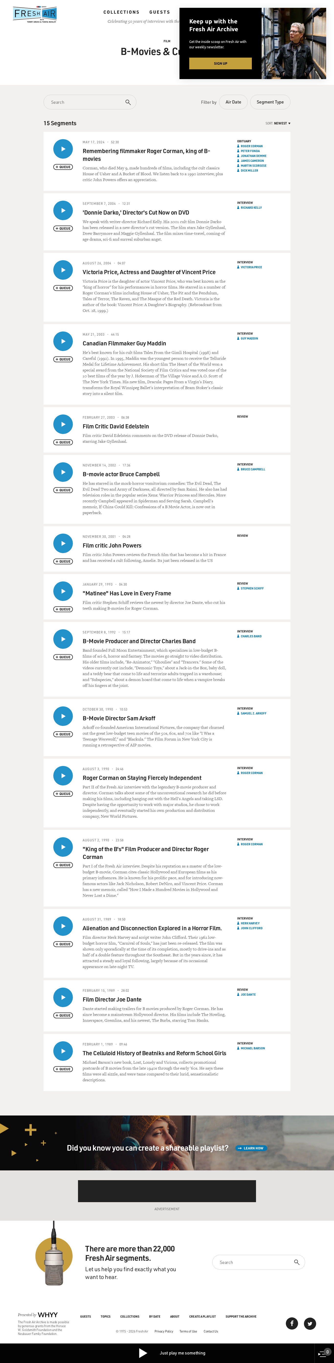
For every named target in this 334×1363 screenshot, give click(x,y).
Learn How (253, 1148)
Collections (121, 12)
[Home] (35, 14)
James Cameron (252, 161)
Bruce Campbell (253, 469)
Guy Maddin (249, 338)
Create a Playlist (202, 1316)
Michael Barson (253, 1048)
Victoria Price (251, 267)
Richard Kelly (251, 207)
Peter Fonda (250, 151)
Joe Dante (248, 994)
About (174, 1316)
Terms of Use (188, 1331)
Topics (106, 1316)
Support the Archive (241, 1316)
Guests (159, 12)
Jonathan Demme (254, 156)
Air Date (233, 102)
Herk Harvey (250, 923)
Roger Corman (252, 146)
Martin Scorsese (254, 165)
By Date (154, 1316)
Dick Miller (249, 170)
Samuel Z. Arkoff (254, 713)
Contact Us (211, 1331)
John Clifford (252, 928)
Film (167, 41)
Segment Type (270, 102)
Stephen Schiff (252, 588)
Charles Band (251, 636)
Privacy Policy (164, 1331)
